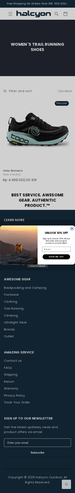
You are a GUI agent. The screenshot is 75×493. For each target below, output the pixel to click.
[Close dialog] (72, 229)
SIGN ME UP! (56, 257)
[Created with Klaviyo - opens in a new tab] (38, 265)
